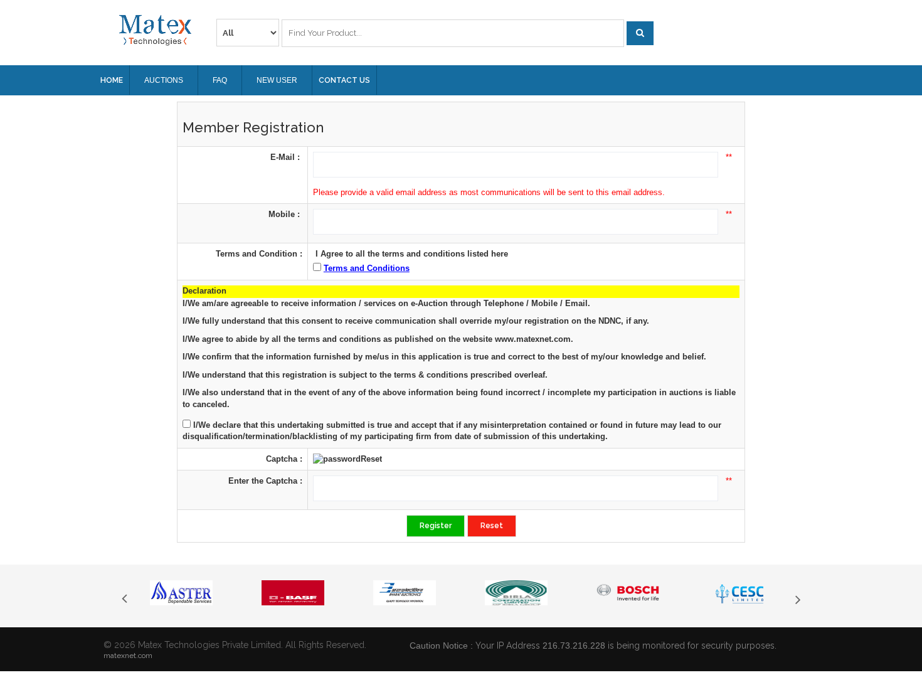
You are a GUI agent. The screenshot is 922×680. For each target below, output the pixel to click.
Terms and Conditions (367, 268)
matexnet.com (127, 655)
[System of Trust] (154, 30)
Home (111, 80)
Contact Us (344, 80)
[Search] (640, 33)
